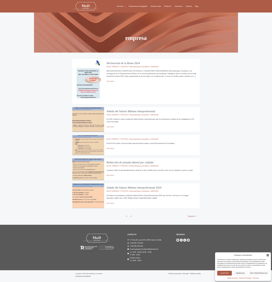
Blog (196, 6)
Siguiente (192, 216)
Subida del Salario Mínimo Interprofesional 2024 (134, 187)
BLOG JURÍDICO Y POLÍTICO (117, 67)
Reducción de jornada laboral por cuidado (130, 162)
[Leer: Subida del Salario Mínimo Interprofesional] (88, 119)
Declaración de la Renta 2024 (123, 63)
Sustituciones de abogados (138, 6)
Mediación (167, 6)
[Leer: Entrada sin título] (88, 145)
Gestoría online (155, 6)
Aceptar (224, 273)
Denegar (240, 273)
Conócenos (178, 6)
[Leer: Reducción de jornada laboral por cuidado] (88, 169)
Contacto (189, 6)
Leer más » (110, 81)
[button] (268, 255)
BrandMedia (87, 276)
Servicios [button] (120, 6)
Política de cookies (232, 278)
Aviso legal (256, 278)
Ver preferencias (259, 273)
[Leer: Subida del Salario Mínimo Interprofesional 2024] (88, 196)
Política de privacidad (245, 278)
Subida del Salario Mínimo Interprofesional (131, 111)
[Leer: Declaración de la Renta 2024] (88, 81)
